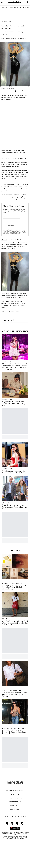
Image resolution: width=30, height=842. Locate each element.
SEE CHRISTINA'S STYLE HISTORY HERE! (14, 158)
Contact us (15, 794)
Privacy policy (15, 805)
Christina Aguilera (6, 150)
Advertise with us (15, 801)
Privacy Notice (20, 230)
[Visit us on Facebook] (17, 823)
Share (5, 90)
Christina (19, 301)
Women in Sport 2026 (15, 7)
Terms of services (19, 229)
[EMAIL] (13, 320)
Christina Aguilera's (8, 170)
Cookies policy (15, 809)
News (24, 38)
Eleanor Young (6, 38)
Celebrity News (6, 21)
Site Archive (15, 787)
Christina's (4, 240)
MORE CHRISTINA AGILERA (10, 311)
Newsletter (26, 90)
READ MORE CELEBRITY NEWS (11, 315)
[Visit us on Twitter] (7, 823)
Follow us (18, 90)
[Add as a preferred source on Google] (15, 828)
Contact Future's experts (15, 790)
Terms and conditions (15, 798)
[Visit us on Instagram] (12, 823)
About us (15, 813)
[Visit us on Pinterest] (22, 823)
